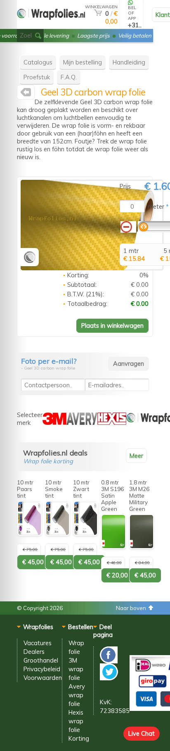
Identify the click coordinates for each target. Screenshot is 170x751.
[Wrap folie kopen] (51, 25)
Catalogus (38, 62)
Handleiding (129, 62)
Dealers (34, 652)
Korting (78, 738)
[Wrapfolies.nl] (26, 94)
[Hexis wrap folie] (111, 423)
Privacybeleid (42, 669)
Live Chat (141, 733)
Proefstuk (37, 77)
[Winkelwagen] (98, 13)
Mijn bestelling (82, 62)
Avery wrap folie (76, 695)
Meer (136, 456)
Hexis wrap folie (75, 721)
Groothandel (41, 660)
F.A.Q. (69, 77)
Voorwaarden (43, 678)
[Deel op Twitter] (109, 678)
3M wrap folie (75, 669)
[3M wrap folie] (54, 423)
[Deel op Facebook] (109, 661)
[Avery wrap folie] (81, 423)
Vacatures (38, 643)
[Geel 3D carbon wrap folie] (92, 268)
